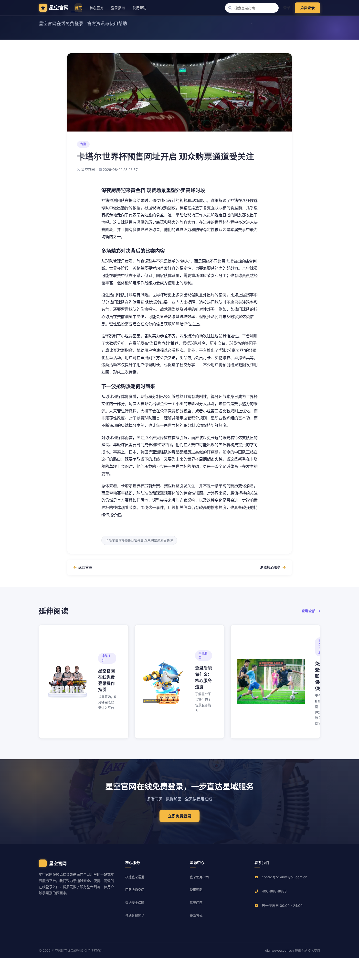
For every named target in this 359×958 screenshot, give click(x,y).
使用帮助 (139, 8)
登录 (286, 7)
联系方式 (196, 915)
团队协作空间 (134, 890)
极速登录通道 (134, 877)
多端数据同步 (134, 915)
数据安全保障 (134, 902)
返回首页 (85, 567)
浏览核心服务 (270, 567)
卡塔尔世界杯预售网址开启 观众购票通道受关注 (139, 540)
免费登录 (307, 7)
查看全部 (308, 611)
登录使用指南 (199, 877)
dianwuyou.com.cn (279, 950)
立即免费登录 (179, 816)
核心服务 (96, 8)
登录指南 (118, 8)
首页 (78, 8)
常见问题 (196, 902)
